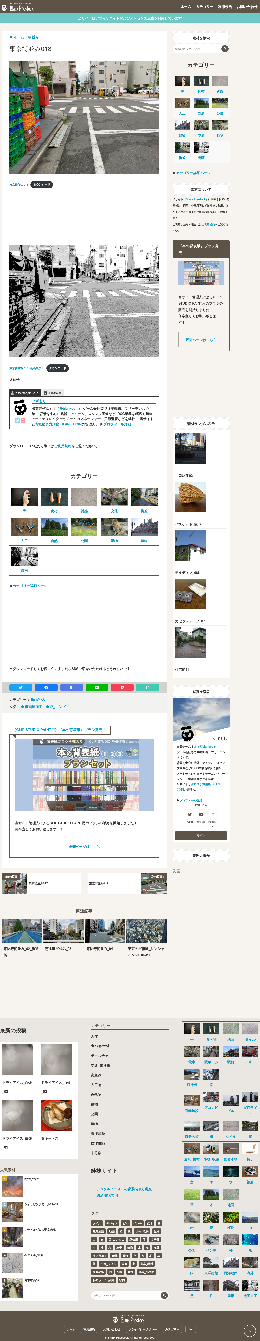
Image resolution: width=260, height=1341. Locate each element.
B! (72, 687)
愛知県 (133, 1239)
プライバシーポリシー (142, 1329)
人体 (94, 1035)
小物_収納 (142, 1231)
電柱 (130, 1272)
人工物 (96, 1084)
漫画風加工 (33, 706)
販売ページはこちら (84, 846)
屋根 (156, 1231)
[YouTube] (23, 421)
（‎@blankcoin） (69, 408)
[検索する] (225, 48)
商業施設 (98, 1231)
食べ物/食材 (100, 1045)
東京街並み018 (18, 184)
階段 (120, 1272)
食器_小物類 (146, 1272)
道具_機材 (146, 1264)
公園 (94, 1113)
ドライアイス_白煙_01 (17, 1143)
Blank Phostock (196, 199)
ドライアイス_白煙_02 (56, 1087)
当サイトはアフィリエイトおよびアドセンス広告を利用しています (130, 18)
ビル (125, 1223)
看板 (125, 1256)
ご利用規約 (63, 445)
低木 (150, 1223)
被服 (124, 1264)
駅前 (122, 1280)
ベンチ (137, 1223)
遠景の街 (98, 1272)
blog (190, 1329)
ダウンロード (41, 184)
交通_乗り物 (100, 1065)
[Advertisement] (39, 218)
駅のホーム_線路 (103, 1280)
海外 (156, 1247)
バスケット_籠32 (188, 524)
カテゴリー (204, 6)
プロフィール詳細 (117, 424)
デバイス (112, 1223)
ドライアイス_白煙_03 (17, 1087)
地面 (112, 1231)
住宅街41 (182, 669)
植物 (130, 1247)
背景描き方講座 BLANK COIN (58, 424)
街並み (33, 36)
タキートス (49, 1138)
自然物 (96, 1094)
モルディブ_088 (187, 572)
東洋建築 (98, 1133)
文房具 (155, 1239)
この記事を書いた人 (27, 393)
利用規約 (225, 6)
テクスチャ (99, 1055)
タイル (97, 1223)
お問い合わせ (247, 6)
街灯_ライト (108, 1264)
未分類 (96, 1152)
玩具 (115, 1256)
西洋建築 (98, 1143)
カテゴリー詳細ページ (30, 585)
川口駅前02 (184, 475)
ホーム (186, 6)
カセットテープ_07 (190, 620)
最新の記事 (54, 393)
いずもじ (39, 400)
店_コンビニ (59, 706)
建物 (94, 1123)
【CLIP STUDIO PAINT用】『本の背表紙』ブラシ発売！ (59, 729)
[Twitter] (17, 421)
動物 (94, 1104)
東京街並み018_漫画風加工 (26, 368)
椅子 (119, 1247)
